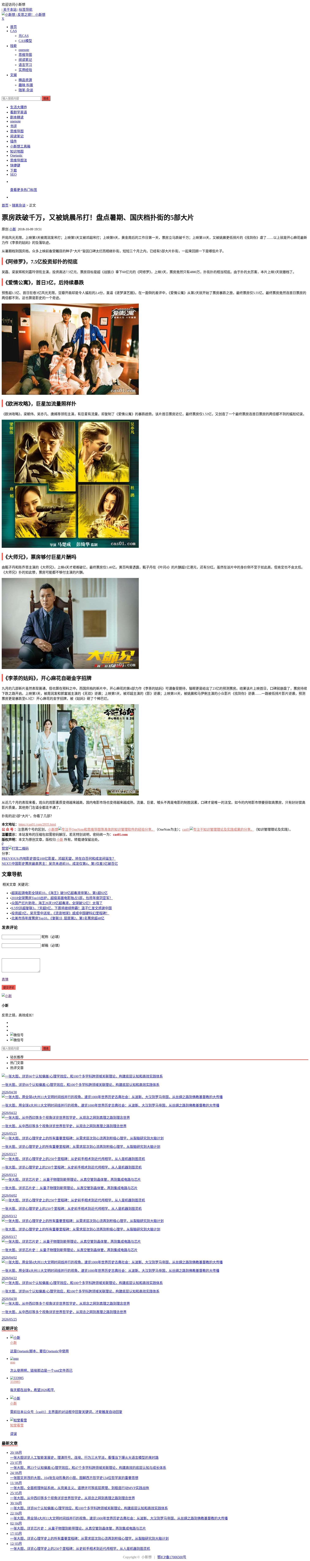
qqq (12, 1362)
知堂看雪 (17, 1425)
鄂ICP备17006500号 (171, 1557)
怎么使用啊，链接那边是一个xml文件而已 (41, 1370)
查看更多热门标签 (23, 190)
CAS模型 (25, 41)
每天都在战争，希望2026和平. (32, 1390)
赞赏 (5, 848)
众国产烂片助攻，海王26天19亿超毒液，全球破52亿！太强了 (56, 903)
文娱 (13, 75)
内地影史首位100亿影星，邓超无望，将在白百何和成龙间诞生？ (59, 858)
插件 (13, 141)
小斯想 (53, 829)
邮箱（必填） (52, 945)
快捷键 (15, 165)
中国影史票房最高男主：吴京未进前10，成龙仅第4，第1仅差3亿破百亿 (60, 863)
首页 (13, 27)
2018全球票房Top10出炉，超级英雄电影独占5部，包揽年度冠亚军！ (62, 898)
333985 (15, 1382)
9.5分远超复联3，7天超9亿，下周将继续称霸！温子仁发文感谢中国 (61, 908)
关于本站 (10, 9)
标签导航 (25, 9)
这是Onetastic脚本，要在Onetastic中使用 (39, 1351)
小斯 (12, 229)
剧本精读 (17, 117)
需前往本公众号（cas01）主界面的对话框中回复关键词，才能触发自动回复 (66, 1412)
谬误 (13, 1434)
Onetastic (16, 155)
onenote (24, 50)
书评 (13, 126)
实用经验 (25, 70)
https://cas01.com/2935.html (37, 824)
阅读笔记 (25, 60)
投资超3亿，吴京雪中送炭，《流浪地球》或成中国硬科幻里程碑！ (60, 913)
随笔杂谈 (19, 205)
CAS (13, 31)
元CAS (24, 36)
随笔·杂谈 (26, 90)
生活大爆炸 (18, 107)
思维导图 (25, 54)
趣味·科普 (26, 85)
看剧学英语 (18, 112)
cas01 (186, 829)
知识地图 (17, 151)
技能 (13, 46)
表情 (5, 979)
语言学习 (25, 65)
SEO (13, 174)
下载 (13, 170)
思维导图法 (18, 160)
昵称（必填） (52, 937)
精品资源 (25, 80)
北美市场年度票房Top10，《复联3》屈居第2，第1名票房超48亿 (57, 918)
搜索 (46, 98)
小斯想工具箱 (20, 146)
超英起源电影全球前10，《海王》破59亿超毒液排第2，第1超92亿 (59, 893)
